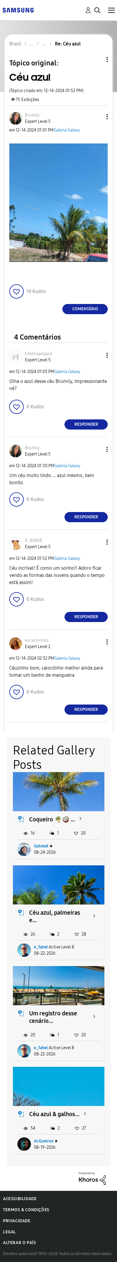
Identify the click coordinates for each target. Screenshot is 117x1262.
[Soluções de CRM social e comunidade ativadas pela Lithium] (92, 1178)
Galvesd (41, 846)
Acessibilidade (20, 1198)
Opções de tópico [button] (97, 59)
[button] (97, 116)
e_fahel (41, 947)
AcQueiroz (43, 1141)
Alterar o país (19, 1242)
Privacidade (17, 1220)
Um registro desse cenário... (53, 1017)
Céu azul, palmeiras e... (54, 916)
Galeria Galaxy (67, 130)
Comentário (85, 308)
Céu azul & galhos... (54, 1114)
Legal (9, 1232)
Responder (86, 424)
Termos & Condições (26, 1209)
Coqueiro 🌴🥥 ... (52, 819)
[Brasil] (18, 10)
